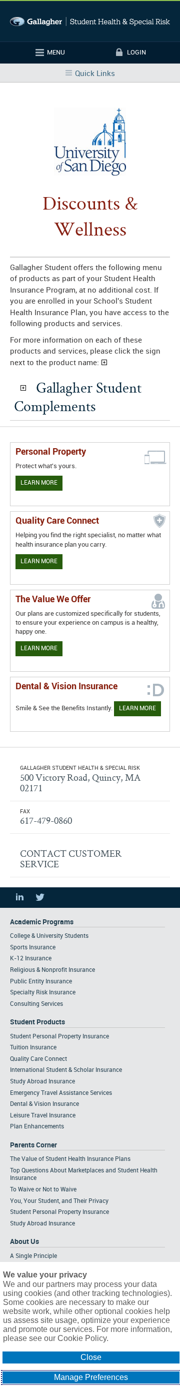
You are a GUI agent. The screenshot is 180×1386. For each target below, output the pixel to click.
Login (136, 52)
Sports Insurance (33, 947)
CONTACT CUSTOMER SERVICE (71, 858)
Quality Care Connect (38, 1059)
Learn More (39, 483)
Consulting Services (36, 1004)
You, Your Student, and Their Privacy (59, 1201)
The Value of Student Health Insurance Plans (70, 1159)
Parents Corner (33, 1145)
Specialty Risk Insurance (43, 992)
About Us (24, 1241)
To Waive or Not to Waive (43, 1189)
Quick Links (95, 74)
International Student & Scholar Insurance (66, 1070)
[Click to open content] (23, 388)
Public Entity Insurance (41, 981)
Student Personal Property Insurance (59, 1036)
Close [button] (91, 1357)
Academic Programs (42, 922)
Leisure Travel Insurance (43, 1115)
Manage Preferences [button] (91, 1377)
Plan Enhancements (37, 1126)
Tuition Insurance (33, 1047)
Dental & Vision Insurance (44, 1104)
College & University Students (49, 936)
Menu (56, 52)
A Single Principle (33, 1256)
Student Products (37, 1022)
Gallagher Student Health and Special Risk (90, 21)
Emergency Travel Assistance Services (61, 1093)
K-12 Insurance (31, 958)
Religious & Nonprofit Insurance (52, 970)
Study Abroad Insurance (42, 1081)
